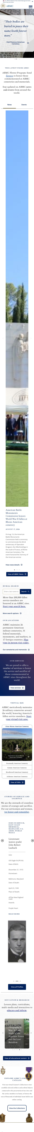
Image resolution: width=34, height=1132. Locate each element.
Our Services (17, 661)
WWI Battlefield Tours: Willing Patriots (17, 511)
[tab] (9, 104)
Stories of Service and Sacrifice (16, 797)
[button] (3, 338)
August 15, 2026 (13, 517)
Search (24, 591)
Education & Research (17, 1000)
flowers (9, 76)
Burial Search (11, 586)
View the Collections (17, 1108)
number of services (12, 668)
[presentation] (2, 840)
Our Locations (11, 620)
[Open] (30, 7)
